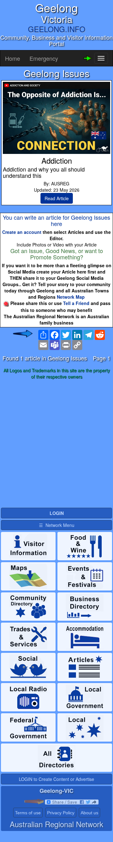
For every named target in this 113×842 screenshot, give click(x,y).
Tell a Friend (76, 303)
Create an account (21, 232)
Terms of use (28, 812)
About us (89, 812)
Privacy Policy (60, 812)
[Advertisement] (56, 443)
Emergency (44, 58)
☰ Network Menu (56, 525)
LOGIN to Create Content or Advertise (56, 779)
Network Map (71, 297)
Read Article (57, 198)
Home (12, 58)
